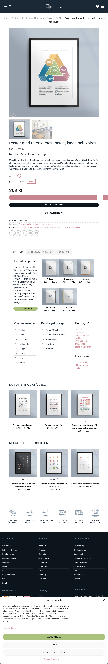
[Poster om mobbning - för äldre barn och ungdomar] (85, 404)
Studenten (42, 566)
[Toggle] (16, 330)
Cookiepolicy (79, 566)
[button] (103, 600)
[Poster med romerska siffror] (85, 463)
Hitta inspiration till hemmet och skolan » (82, 365)
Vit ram (50, 279)
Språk (4, 583)
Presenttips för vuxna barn (28, 228)
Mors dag (42, 579)
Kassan (76, 579)
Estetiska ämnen (9, 550)
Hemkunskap (8, 554)
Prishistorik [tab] (63, 252)
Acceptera (54, 637)
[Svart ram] (50, 296)
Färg (11, 176)
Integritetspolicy (57, 659)
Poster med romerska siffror (85, 483)
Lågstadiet (42, 554)
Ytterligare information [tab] (40, 252)
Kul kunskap (78, 546)
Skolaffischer (74, 228)
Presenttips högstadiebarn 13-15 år (54, 228)
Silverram (68, 279)
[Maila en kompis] (24, 233)
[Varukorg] (102, 6)
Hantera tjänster (10, 628)
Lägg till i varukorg (54, 205)
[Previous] (14, 73)
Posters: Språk (54, 18)
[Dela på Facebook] (12, 233)
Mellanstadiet (44, 558)
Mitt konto (77, 575)
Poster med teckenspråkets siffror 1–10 (54, 485)
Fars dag (42, 575)
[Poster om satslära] (54, 404)
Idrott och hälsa (9, 558)
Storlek (12, 182)
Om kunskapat (79, 550)
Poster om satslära (54, 425)
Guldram (68, 307)
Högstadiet (42, 562)
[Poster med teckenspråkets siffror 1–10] (54, 463)
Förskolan (42, 550)
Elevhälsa (6, 546)
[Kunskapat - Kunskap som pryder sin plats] (54, 6)
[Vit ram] (50, 268)
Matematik (6, 562)
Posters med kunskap (33, 18)
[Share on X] (18, 233)
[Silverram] (68, 268)
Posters (15, 18)
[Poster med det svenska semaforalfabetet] (23, 463)
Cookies (46, 659)
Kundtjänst (78, 554)
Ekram (86, 279)
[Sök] (10, 6)
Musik (4, 566)
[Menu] (5, 6)
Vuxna (40, 570)
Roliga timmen (8, 575)
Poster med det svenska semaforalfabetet (23, 485)
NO (3, 570)
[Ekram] (85, 268)
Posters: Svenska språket (42, 224)
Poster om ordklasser (23, 425)
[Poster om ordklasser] (23, 404)
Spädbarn (42, 546)
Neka (54, 644)
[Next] (93, 73)
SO (3, 579)
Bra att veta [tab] (17, 252)
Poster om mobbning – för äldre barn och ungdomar (85, 426)
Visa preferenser (54, 652)
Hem (5, 18)
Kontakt (76, 570)
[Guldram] (68, 296)
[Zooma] (13, 114)
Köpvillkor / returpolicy (83, 558)
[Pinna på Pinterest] (30, 233)
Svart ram (50, 307)
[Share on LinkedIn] (36, 233)
